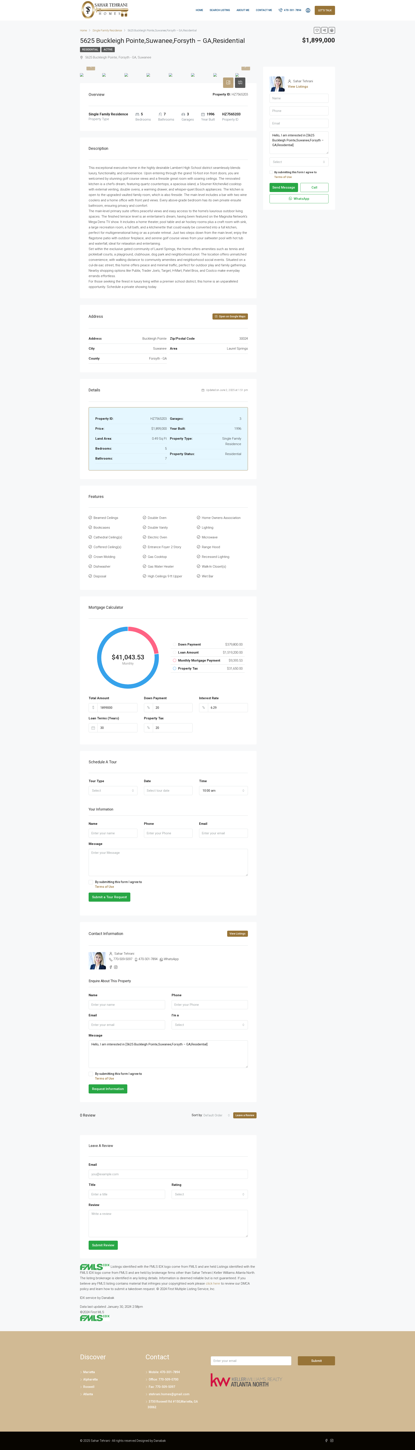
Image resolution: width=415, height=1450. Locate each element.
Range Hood (211, 547)
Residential (90, 49)
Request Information (108, 1089)
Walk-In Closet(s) (214, 566)
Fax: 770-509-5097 (162, 1387)
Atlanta (88, 1394)
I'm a (175, 1015)
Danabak (160, 1440)
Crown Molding (104, 557)
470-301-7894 (292, 10)
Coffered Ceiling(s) (107, 547)
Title (92, 1185)
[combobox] (113, 790)
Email (203, 824)
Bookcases (102, 528)
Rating (176, 1185)
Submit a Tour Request (109, 897)
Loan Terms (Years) (104, 718)
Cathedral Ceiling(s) (108, 537)
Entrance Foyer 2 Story (164, 547)
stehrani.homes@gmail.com (169, 1394)
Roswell (88, 1387)
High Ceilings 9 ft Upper (165, 576)
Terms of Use (104, 886)
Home (199, 10)
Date (147, 781)
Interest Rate (209, 698)
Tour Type (96, 781)
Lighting (207, 528)
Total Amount (99, 698)
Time (203, 781)
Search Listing (220, 10)
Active (108, 49)
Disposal (100, 576)
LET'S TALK (325, 10)
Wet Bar (207, 576)
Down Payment (155, 698)
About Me (242, 10)
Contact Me (264, 10)
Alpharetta (90, 1379)
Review (94, 1205)
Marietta (89, 1372)
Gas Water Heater (161, 566)
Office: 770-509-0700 (163, 1379)
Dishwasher (102, 566)
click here (213, 1283)
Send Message (283, 187)
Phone (149, 824)
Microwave (210, 537)
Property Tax (154, 718)
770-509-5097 (122, 959)
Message (95, 844)
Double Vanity (158, 528)
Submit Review (103, 1245)
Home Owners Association (221, 518)
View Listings (238, 933)
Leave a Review (245, 1115)
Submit (316, 1361)
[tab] (228, 83)
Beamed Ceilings (106, 518)
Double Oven (157, 518)
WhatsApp (171, 959)
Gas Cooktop (157, 557)
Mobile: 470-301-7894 (164, 1372)
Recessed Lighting (215, 557)
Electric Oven (157, 537)
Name (93, 824)
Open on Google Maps (232, 316)
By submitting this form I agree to (118, 884)
